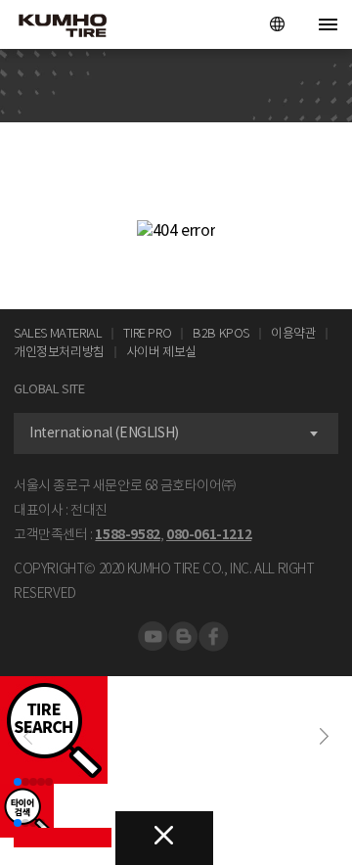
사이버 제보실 (161, 351)
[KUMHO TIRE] (56, 27)
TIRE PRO (147, 333)
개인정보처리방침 (59, 351)
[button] (324, 736)
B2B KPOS (221, 333)
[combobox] (176, 433)
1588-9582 (127, 534)
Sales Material (58, 333)
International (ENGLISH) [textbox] (104, 432)
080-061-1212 (208, 534)
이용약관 (293, 333)
